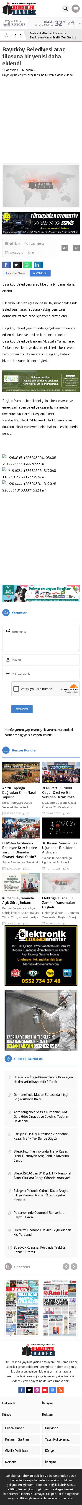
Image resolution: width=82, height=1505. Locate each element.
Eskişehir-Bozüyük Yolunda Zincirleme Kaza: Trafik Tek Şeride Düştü (53, 37)
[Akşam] (22, 1308)
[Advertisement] (41, 120)
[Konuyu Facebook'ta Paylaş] (6, 265)
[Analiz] (60, 1308)
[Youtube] (45, 1390)
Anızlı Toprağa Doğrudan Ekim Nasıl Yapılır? (19, 792)
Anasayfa (12, 70)
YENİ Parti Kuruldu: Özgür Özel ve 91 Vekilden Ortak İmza (58, 792)
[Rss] (60, 1390)
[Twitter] (29, 1390)
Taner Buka (36, 243)
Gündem (27, 70)
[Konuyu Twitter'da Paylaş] (17, 265)
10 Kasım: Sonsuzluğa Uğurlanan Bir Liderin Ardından (59, 847)
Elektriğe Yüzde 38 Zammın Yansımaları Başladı (58, 902)
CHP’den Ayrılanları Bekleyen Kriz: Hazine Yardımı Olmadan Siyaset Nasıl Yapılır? (19, 850)
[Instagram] (37, 1390)
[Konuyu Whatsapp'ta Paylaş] (27, 265)
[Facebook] (21, 1390)
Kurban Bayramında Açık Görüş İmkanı (18, 900)
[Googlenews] (52, 1390)
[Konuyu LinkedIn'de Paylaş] (38, 265)
